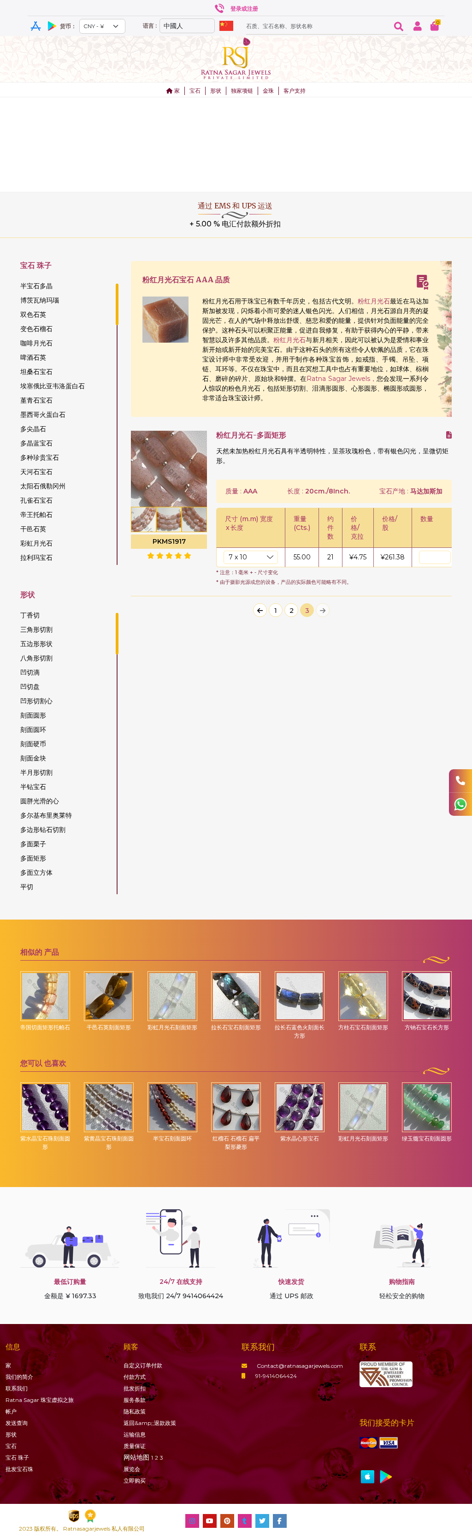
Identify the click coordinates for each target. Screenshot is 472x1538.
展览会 (132, 1469)
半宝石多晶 (36, 286)
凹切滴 (30, 672)
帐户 (11, 1411)
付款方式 (135, 1376)
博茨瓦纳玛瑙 (39, 300)
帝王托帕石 (36, 515)
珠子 (17, 1457)
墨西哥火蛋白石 (42, 414)
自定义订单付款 (143, 1365)
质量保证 (135, 1446)
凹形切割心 (36, 701)
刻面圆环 (33, 729)
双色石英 (33, 314)
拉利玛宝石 (36, 557)
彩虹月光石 (36, 543)
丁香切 (30, 615)
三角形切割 (36, 629)
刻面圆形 (33, 715)
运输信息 (135, 1434)
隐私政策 (135, 1411)
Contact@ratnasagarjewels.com (300, 1365)
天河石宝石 (36, 472)
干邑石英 (33, 529)
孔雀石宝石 (36, 500)
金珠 (268, 90)
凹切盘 (30, 687)
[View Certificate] (423, 282)
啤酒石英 (33, 357)
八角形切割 (36, 658)
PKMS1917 (169, 541)
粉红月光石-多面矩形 (251, 435)
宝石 (195, 90)
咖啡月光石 (36, 343)
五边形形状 (36, 644)
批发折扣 (135, 1388)
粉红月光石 (374, 301)
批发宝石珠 (19, 1469)
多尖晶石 (33, 429)
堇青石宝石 (36, 400)
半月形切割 (36, 772)
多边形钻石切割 (42, 829)
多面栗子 (33, 844)
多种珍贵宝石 (39, 457)
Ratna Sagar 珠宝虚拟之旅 (40, 1399)
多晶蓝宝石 (36, 443)
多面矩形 (33, 858)
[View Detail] (449, 435)
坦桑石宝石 (36, 372)
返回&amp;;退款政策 (150, 1422)
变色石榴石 (36, 329)
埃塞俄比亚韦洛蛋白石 (52, 386)
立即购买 (135, 1480)
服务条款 (135, 1399)
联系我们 (17, 1388)
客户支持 (294, 90)
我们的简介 (19, 1376)
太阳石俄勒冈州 (42, 486)
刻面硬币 (33, 744)
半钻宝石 (33, 787)
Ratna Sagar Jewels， (342, 378)
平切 (26, 887)
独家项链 (242, 90)
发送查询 (17, 1422)
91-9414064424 (276, 1375)
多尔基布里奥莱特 (46, 815)
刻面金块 (33, 758)
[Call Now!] (460, 780)
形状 (215, 90)
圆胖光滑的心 (39, 801)
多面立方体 (36, 872)
